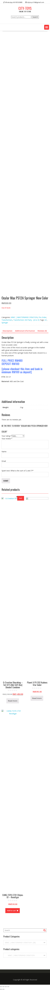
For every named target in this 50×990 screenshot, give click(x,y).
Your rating (7, 436)
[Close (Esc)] (1, 986)
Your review (7, 438)
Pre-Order (42, 317)
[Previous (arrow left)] (1, 989)
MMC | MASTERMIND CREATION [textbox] (24, 955)
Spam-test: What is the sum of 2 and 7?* (17, 470)
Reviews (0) (42, 331)
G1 (46, 320)
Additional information (25, 331)
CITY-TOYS (25, 8)
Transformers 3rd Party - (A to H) (26, 320)
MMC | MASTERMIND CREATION (24, 317)
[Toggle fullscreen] (6, 986)
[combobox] (25, 942)
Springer (5, 322)
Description (7, 331)
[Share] (3, 986)
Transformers (7, 320)
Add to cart (11, 910)
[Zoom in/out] (8, 986)
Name (4, 451)
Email (4, 461)
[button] (46, 27)
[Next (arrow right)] (3, 989)
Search (35, 17)
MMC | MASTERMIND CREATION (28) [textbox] (24, 942)
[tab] (7, 331)
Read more (12, 701)
